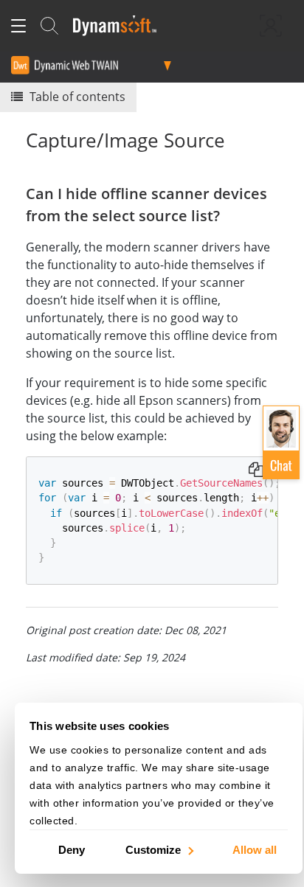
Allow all (254, 849)
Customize (153, 849)
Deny (71, 849)
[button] (281, 442)
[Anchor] (227, 214)
